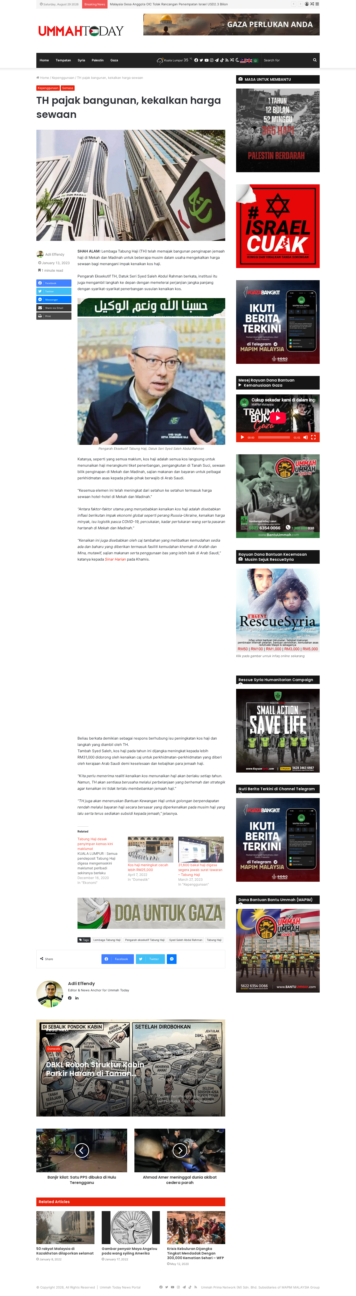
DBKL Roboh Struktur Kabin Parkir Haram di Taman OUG (151, 4)
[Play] (242, 437)
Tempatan (63, 60)
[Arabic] (256, 60)
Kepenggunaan (63, 78)
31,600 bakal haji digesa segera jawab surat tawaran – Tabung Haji (200, 870)
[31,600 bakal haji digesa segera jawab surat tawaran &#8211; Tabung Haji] (201, 850)
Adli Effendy (54, 254)
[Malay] (243, 60)
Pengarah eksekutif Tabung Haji (145, 940)
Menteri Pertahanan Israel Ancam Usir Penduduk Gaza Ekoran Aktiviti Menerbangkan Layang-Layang (93, 1077)
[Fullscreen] (313, 437)
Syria (81, 60)
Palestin (98, 60)
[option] (130, 1068)
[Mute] (305, 437)
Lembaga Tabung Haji (107, 940)
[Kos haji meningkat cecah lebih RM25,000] (150, 850)
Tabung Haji (214, 940)
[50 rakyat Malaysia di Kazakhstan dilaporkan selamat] (65, 1227)
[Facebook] (71, 998)
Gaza (114, 60)
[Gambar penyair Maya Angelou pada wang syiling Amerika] (131, 1227)
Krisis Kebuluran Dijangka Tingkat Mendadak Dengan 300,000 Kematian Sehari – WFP (195, 1253)
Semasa (67, 88)
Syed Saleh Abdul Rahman (185, 940)
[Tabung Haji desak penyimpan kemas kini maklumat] (102, 861)
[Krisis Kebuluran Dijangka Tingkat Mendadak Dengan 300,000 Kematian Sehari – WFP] (196, 1227)
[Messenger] (172, 959)
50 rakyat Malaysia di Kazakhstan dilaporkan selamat (65, 1251)
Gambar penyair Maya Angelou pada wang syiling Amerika (129, 1251)
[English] (249, 60)
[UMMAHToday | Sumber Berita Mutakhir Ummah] (81, 30)
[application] (278, 418)
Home (44, 60)
